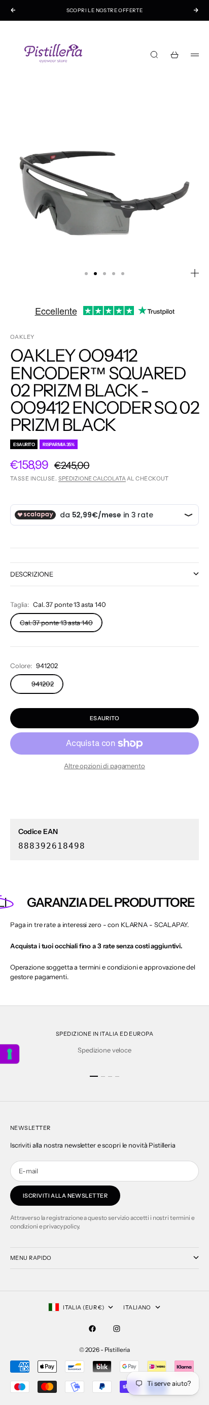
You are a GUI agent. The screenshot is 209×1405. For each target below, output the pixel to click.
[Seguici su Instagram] (117, 1329)
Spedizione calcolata (92, 478)
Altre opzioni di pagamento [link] (104, 766)
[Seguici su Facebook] (92, 1329)
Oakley (22, 336)
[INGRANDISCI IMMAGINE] (195, 273)
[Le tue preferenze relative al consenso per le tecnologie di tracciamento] (9, 1054)
